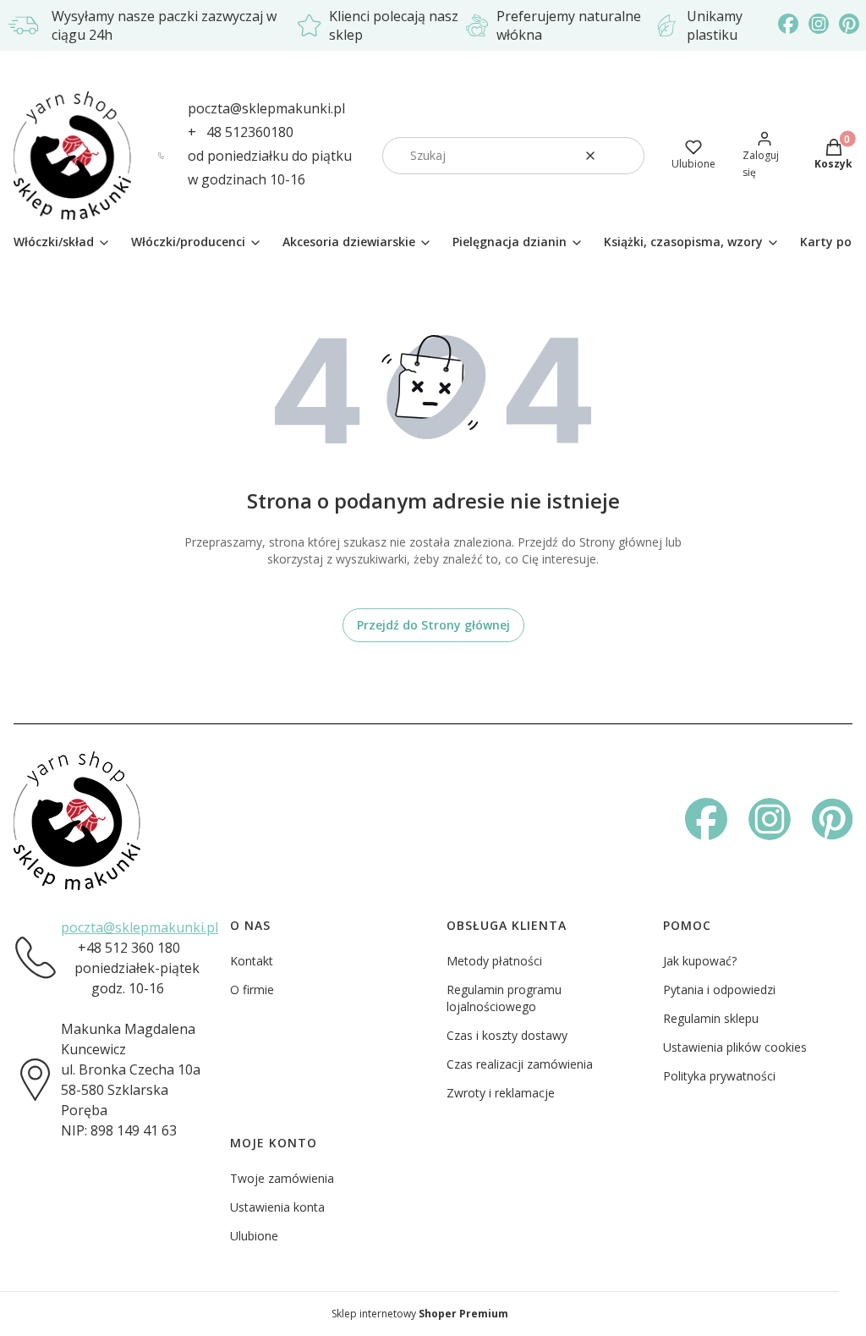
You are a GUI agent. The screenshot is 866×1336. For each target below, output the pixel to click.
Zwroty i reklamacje (501, 1093)
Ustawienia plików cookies (735, 1047)
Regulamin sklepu (711, 1018)
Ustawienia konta (277, 1207)
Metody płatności (494, 961)
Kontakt (251, 961)
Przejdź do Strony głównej (433, 625)
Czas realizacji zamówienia (520, 1064)
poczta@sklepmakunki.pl (266, 108)
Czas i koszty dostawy (507, 1035)
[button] (625, 155)
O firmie (252, 989)
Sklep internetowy (420, 1313)
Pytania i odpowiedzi (719, 989)
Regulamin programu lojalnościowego (504, 997)
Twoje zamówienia (282, 1178)
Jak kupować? (700, 961)
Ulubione (254, 1236)
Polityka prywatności (719, 1076)
